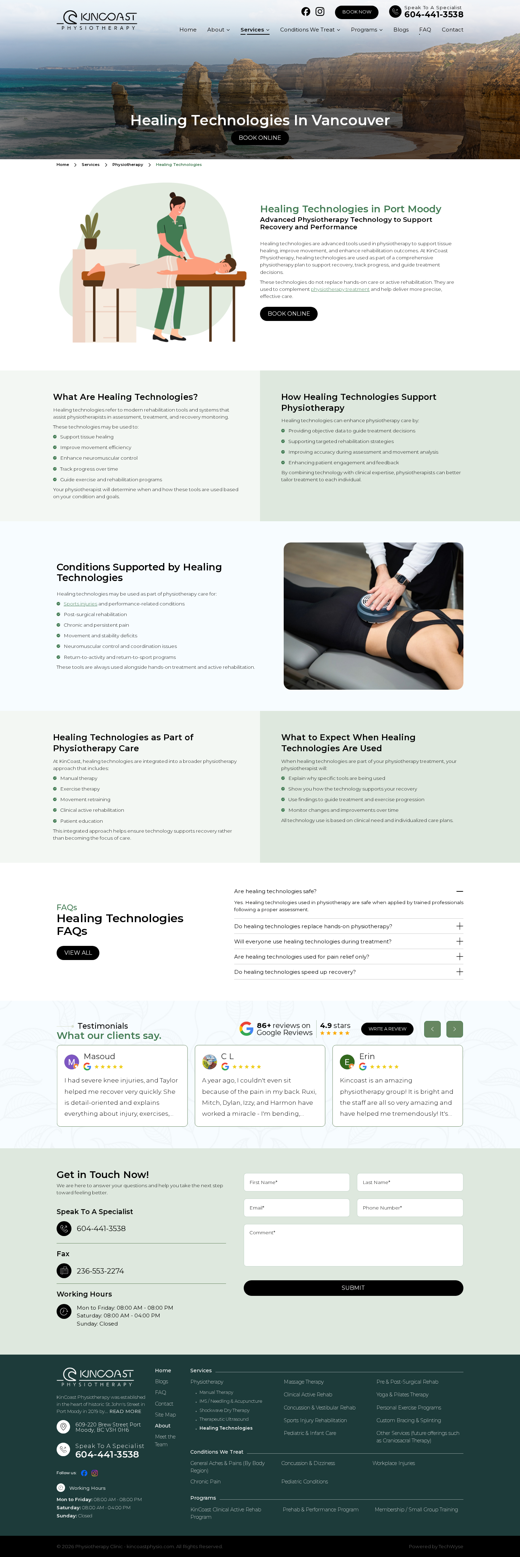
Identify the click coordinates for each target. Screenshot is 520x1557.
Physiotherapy (127, 165)
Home (188, 29)
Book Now (356, 12)
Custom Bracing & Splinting (408, 1420)
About (215, 29)
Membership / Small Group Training (416, 1509)
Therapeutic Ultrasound (224, 1419)
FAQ (425, 29)
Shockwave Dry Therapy (224, 1410)
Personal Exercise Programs (408, 1407)
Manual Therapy (216, 1392)
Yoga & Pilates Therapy (402, 1394)
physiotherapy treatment (340, 289)
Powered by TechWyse (436, 1546)
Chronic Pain (205, 1481)
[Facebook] (305, 12)
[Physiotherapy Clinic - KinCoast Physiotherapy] (97, 20)
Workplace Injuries (393, 1463)
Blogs (401, 29)
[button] (432, 1029)
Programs (364, 29)
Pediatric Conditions (304, 1481)
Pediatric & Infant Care (310, 1433)
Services (252, 29)
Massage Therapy (304, 1382)
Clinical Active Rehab (308, 1394)
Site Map (165, 1415)
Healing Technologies (226, 1428)
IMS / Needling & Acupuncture (231, 1401)
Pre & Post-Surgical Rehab (407, 1382)
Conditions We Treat (307, 29)
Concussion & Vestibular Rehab (320, 1407)
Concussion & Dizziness (308, 1463)
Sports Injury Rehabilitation (315, 1420)
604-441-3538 (433, 15)
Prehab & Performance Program (321, 1509)
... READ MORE (123, 1411)
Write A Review (387, 1029)
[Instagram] (320, 12)
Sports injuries (80, 604)
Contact (452, 29)
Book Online (260, 137)
